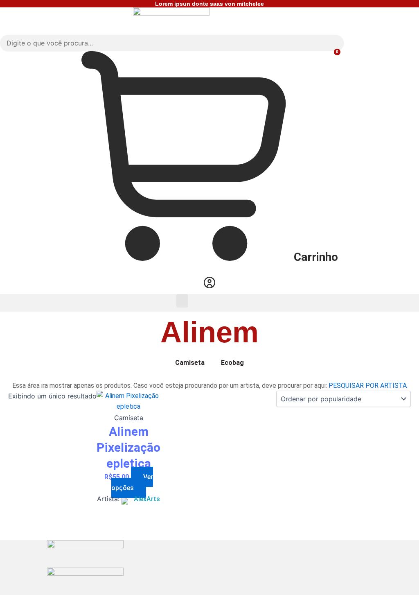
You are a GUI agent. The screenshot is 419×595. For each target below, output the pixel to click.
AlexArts (147, 499)
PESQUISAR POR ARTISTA (368, 385)
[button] (182, 301)
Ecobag (232, 363)
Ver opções (132, 482)
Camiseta (190, 363)
